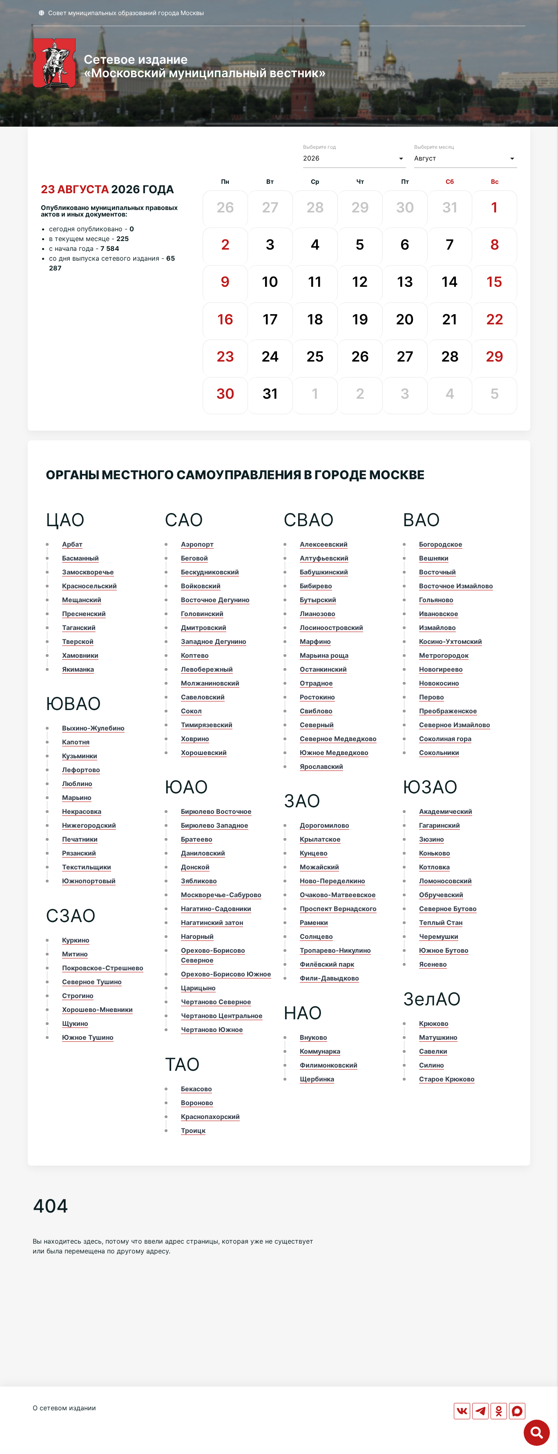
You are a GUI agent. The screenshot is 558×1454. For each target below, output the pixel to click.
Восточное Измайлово (456, 586)
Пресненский (84, 614)
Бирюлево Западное (214, 825)
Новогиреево (441, 669)
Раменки (314, 922)
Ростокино (317, 697)
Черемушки (438, 936)
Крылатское (320, 839)
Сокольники (439, 752)
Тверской (78, 641)
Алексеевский (324, 544)
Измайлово (437, 627)
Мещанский (81, 600)
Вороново (197, 1103)
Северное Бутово (448, 909)
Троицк (193, 1130)
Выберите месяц (434, 147)
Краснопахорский (210, 1116)
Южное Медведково (334, 752)
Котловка (434, 867)
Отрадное (316, 683)
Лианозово (317, 614)
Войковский (201, 586)
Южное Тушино (88, 1037)
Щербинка (317, 1079)
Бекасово (196, 1089)
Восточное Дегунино (215, 600)
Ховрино (195, 739)
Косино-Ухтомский (450, 641)
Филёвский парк (327, 964)
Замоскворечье (88, 572)
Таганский (79, 627)
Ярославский (321, 766)
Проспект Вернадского (338, 909)
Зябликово (199, 881)
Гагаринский (439, 825)
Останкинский (323, 669)
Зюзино (431, 839)
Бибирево (316, 586)
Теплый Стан (440, 922)
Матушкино (438, 1037)
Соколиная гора (445, 739)
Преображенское (448, 711)
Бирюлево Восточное (216, 811)
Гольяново (436, 600)
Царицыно (198, 988)
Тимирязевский (206, 725)
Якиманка (78, 669)
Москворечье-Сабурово (221, 895)
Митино (75, 954)
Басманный (80, 558)
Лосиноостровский (331, 627)
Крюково (434, 1023)
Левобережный (207, 669)
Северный (317, 725)
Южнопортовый (89, 881)
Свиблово (316, 711)
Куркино (75, 940)
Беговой (194, 558)
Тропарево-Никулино (335, 950)
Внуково (313, 1037)
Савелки (433, 1051)
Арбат (72, 544)
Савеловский (203, 697)
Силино (431, 1065)
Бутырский (318, 600)
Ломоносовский (445, 881)
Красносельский (89, 586)
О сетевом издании (64, 1408)
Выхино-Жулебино (93, 728)
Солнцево (316, 936)
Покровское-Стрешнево (102, 968)
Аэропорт (197, 544)
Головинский (202, 614)
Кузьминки (79, 756)
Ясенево (433, 964)
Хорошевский (204, 752)
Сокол (191, 711)
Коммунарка (320, 1051)
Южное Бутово (444, 950)
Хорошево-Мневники (97, 1009)
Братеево (196, 839)
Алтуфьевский (324, 558)
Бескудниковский (210, 572)
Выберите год (319, 147)
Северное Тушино (92, 982)
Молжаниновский (210, 683)
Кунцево (314, 853)
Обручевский (441, 895)
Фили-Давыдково (329, 978)
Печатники (80, 839)
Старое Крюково (447, 1079)
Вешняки (434, 558)
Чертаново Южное (212, 1029)
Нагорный (197, 936)
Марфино (315, 641)
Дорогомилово (324, 825)
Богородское (440, 544)
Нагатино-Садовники (216, 909)
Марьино (77, 797)
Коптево (195, 655)
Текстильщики (86, 867)
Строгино (78, 996)
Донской (195, 867)
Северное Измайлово (454, 725)
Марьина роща (324, 655)
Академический (445, 811)
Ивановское (438, 614)
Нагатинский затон (212, 922)
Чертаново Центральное (222, 1016)
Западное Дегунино (213, 641)
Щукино (75, 1023)
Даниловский (203, 853)
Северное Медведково (338, 739)
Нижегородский (89, 825)
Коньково (434, 853)
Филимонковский (328, 1065)
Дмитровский (203, 627)
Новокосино (439, 683)
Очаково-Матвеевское (338, 895)
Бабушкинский (324, 572)
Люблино (77, 783)
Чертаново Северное (216, 1002)
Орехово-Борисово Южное (226, 974)
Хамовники (80, 655)
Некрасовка (81, 811)
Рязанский (79, 853)
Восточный (437, 572)
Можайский (319, 867)
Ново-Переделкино (332, 881)
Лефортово (81, 770)
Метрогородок (444, 655)
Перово (431, 697)
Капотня (75, 742)
